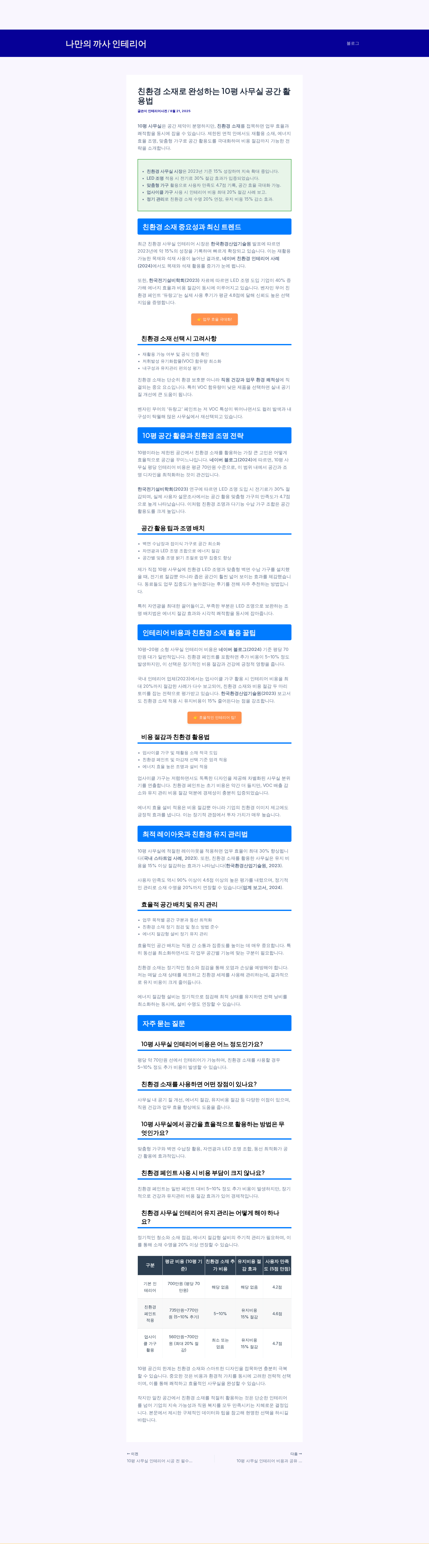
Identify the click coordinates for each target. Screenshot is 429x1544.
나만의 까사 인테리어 (106, 43)
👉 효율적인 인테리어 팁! (214, 717)
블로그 (353, 43)
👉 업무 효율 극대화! (214, 319)
